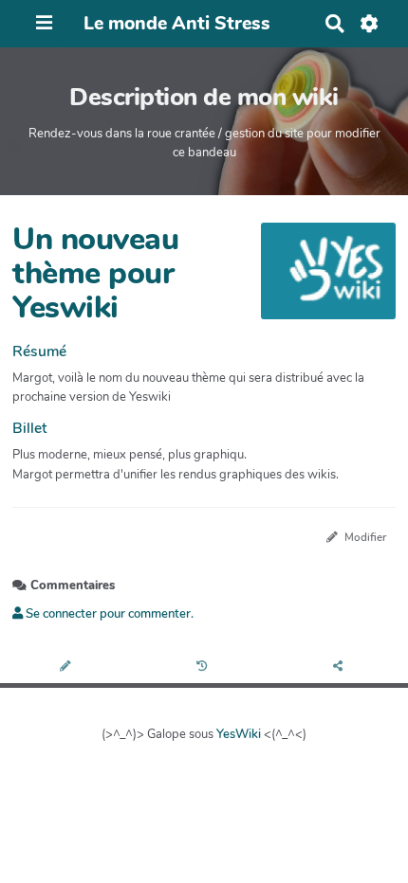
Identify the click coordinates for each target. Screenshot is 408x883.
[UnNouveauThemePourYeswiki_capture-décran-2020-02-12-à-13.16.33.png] (319, 280)
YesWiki (238, 734)
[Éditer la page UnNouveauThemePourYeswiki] (68, 667)
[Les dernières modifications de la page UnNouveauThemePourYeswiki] (204, 667)
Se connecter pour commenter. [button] (108, 613)
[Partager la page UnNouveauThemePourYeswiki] (339, 667)
